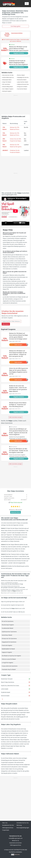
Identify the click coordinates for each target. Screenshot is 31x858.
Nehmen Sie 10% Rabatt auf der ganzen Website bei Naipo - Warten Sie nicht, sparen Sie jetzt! (18, 48)
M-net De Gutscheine (7, 621)
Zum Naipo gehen (15, 26)
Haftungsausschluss (7, 827)
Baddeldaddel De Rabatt (8, 649)
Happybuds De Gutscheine (9, 642)
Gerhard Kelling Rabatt (7, 86)
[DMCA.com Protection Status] (15, 854)
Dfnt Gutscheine (6, 84)
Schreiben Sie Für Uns (23, 823)
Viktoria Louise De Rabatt (9, 659)
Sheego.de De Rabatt (22, 86)
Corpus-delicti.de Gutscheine (9, 666)
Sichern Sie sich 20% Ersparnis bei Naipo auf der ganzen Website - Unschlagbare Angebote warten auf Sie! (15, 140)
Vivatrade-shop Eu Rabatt (9, 669)
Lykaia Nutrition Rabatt (22, 82)
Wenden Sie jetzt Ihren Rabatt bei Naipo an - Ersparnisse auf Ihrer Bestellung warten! (17, 404)
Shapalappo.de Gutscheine (23, 77)
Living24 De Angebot (7, 662)
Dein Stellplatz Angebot (7, 89)
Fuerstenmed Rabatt (22, 89)
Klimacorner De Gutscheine (9, 638)
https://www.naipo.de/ (16, 502)
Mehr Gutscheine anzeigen (15, 417)
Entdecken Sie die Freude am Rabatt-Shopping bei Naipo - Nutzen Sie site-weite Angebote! (18, 62)
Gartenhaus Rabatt (7, 635)
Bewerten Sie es (15, 512)
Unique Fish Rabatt (6, 82)
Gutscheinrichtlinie (16, 33)
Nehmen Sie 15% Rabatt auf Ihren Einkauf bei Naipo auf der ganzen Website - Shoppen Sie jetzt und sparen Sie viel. (16, 134)
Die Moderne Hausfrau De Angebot (11, 655)
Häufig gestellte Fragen (7, 34)
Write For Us (15, 840)
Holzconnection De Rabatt (8, 75)
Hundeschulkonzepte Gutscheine (10, 77)
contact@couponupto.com (15, 838)
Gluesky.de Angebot (6, 91)
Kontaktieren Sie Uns (8, 825)
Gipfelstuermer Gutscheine (9, 631)
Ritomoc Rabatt (21, 75)
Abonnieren (6, 324)
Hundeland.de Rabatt (7, 628)
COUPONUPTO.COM (18, 849)
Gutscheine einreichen (15, 843)
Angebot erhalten (19, 53)
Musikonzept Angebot (8, 625)
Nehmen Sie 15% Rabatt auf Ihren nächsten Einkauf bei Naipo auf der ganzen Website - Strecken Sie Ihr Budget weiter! (16, 128)
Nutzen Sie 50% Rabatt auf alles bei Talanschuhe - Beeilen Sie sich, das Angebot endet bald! (18, 450)
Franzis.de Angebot (7, 645)
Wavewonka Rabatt (21, 79)
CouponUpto (5, 830)
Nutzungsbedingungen (23, 827)
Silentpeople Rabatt (7, 79)
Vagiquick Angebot (7, 652)
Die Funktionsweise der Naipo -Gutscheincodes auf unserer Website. (16, 40)
